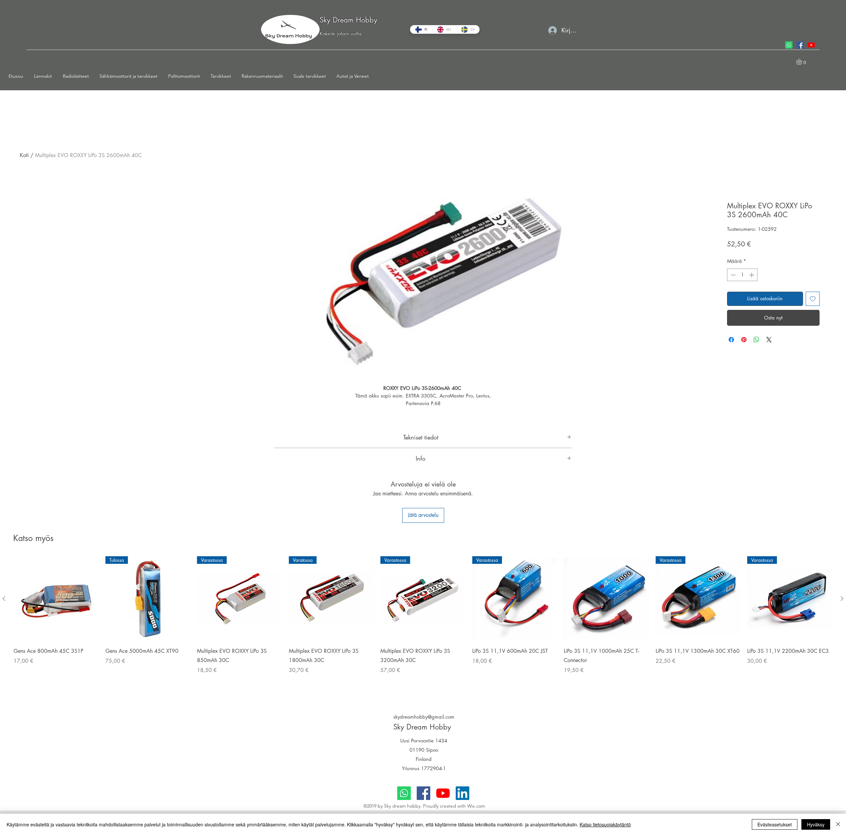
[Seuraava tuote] (842, 599)
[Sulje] (838, 824)
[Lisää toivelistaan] (813, 299)
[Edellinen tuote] (4, 599)
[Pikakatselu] (56, 599)
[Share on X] (769, 340)
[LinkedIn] (462, 793)
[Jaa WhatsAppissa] (756, 340)
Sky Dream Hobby (348, 19)
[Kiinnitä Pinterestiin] (744, 340)
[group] (423, 624)
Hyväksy (816, 824)
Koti (24, 155)
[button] (45, 76)
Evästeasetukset (774, 824)
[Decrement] (732, 275)
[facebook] (800, 45)
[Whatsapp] (788, 45)
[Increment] (752, 275)
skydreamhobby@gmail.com (423, 717)
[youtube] (811, 45)
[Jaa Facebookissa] (731, 340)
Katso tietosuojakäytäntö (605, 824)
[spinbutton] (742, 275)
